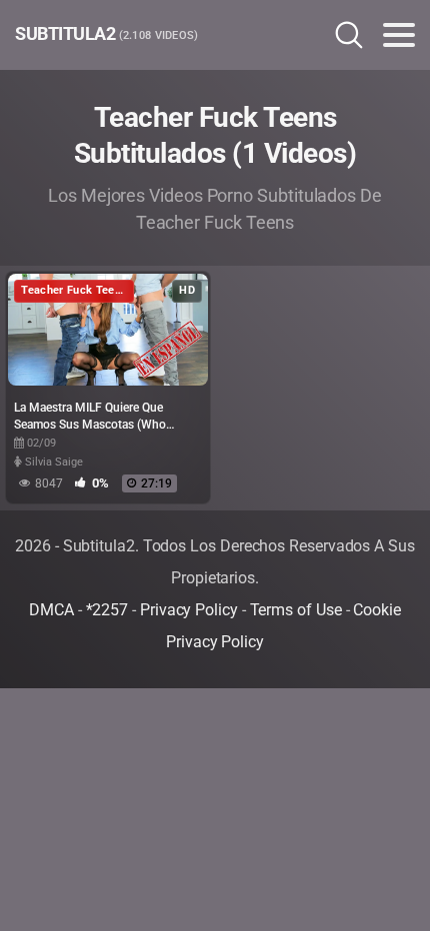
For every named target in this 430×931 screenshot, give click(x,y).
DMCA (51, 609)
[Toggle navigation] (399, 35)
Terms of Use (296, 609)
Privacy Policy (189, 609)
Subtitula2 (107, 34)
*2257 (107, 609)
